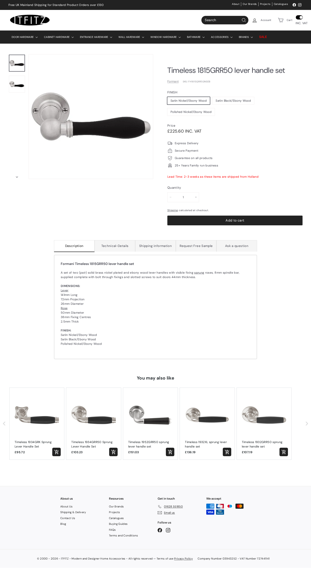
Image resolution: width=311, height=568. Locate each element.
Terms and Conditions (123, 535)
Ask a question (236, 246)
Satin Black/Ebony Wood (233, 101)
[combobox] (225, 20)
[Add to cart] (56, 452)
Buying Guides (118, 524)
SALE (263, 37)
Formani (173, 81)
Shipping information (155, 246)
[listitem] (36, 424)
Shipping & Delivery (73, 512)
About (235, 4)
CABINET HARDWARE (57, 37)
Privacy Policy (183, 558)
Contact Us (67, 518)
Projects (265, 4)
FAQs (112, 530)
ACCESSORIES (220, 37)
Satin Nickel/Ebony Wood (189, 101)
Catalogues (281, 4)
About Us (66, 506)
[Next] (16, 175)
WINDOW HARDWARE (164, 37)
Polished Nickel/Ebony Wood (191, 112)
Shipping (172, 210)
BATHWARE (194, 37)
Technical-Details (115, 246)
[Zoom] (91, 116)
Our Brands (250, 4)
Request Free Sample (196, 246)
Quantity (174, 188)
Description (74, 246)
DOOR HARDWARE (23, 37)
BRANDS (244, 37)
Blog (63, 524)
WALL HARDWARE (129, 37)
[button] (4, 424)
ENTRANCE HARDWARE (94, 37)
